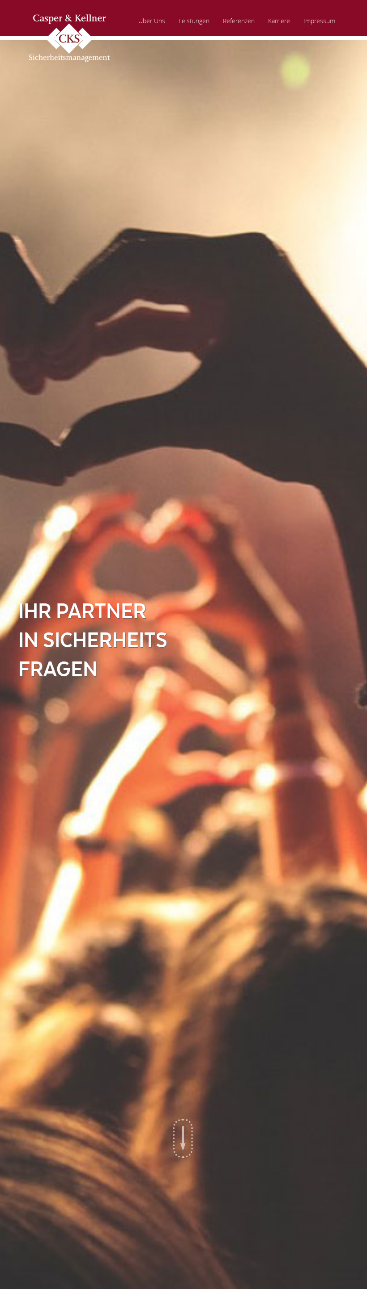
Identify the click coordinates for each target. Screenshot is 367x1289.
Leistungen (194, 21)
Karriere (279, 21)
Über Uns (151, 21)
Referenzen (239, 21)
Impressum (319, 21)
